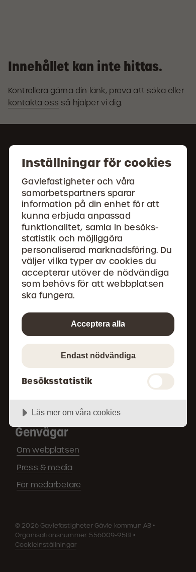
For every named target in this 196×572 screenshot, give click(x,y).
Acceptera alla (98, 323)
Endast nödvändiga (98, 355)
